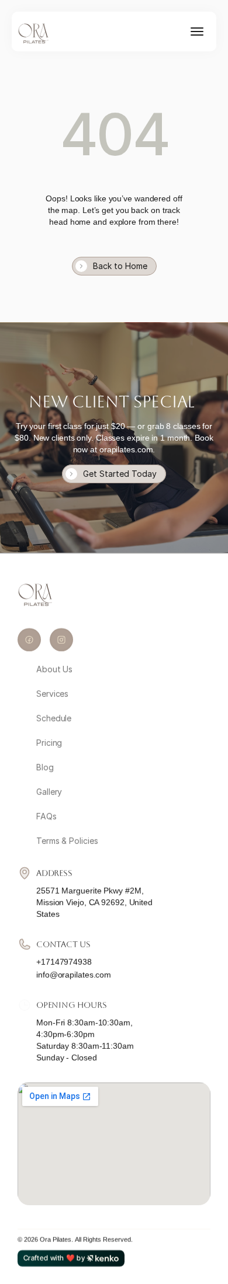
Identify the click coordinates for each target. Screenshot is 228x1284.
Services (52, 694)
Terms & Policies (67, 841)
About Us (54, 669)
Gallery (49, 792)
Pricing (49, 743)
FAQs (46, 816)
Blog (45, 767)
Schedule (53, 718)
